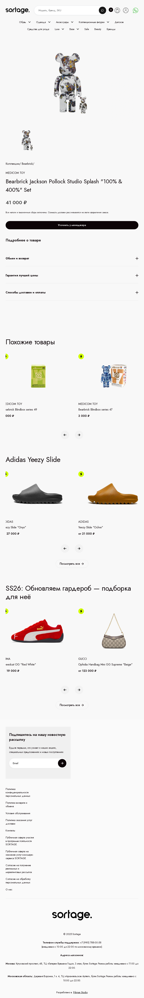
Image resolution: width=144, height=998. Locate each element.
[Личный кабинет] (126, 10)
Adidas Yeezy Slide (33, 459)
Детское (119, 22)
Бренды (111, 29)
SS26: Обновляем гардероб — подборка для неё (68, 592)
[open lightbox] (27, 141)
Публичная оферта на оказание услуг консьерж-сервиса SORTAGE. (19, 855)
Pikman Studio (80, 992)
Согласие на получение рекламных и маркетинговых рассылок (19, 869)
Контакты (10, 830)
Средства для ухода (38, 29)
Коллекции (12, 163)
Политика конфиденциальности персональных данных (18, 792)
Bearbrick (27, 163)
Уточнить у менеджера (72, 225)
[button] (25, 22)
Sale (86, 29)
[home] (20, 10)
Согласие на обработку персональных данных (18, 880)
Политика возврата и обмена (16, 804)
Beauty (97, 29)
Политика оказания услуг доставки (19, 822)
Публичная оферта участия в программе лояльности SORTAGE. (20, 841)
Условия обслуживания (18, 813)
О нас (9, 889)
